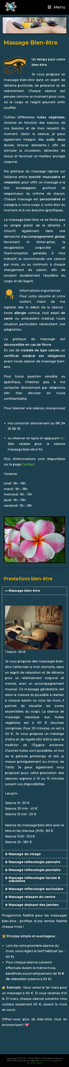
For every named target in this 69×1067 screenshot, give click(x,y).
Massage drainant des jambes (34, 905)
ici (62, 438)
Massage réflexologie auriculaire (36, 889)
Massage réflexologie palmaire (34, 862)
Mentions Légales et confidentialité (44, 1061)
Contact (28, 464)
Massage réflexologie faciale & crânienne (34, 879)
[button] (34, 591)
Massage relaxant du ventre (32, 897)
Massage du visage (25, 854)
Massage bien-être (24, 590)
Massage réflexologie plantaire (35, 870)
